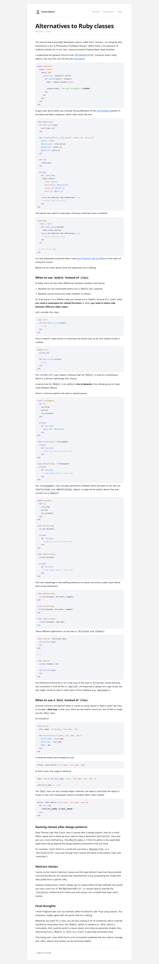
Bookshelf (109, 12)
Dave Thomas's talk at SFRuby (91, 258)
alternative (79, 58)
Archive (96, 12)
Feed (120, 12)
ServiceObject (103, 110)
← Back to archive (43, 953)
